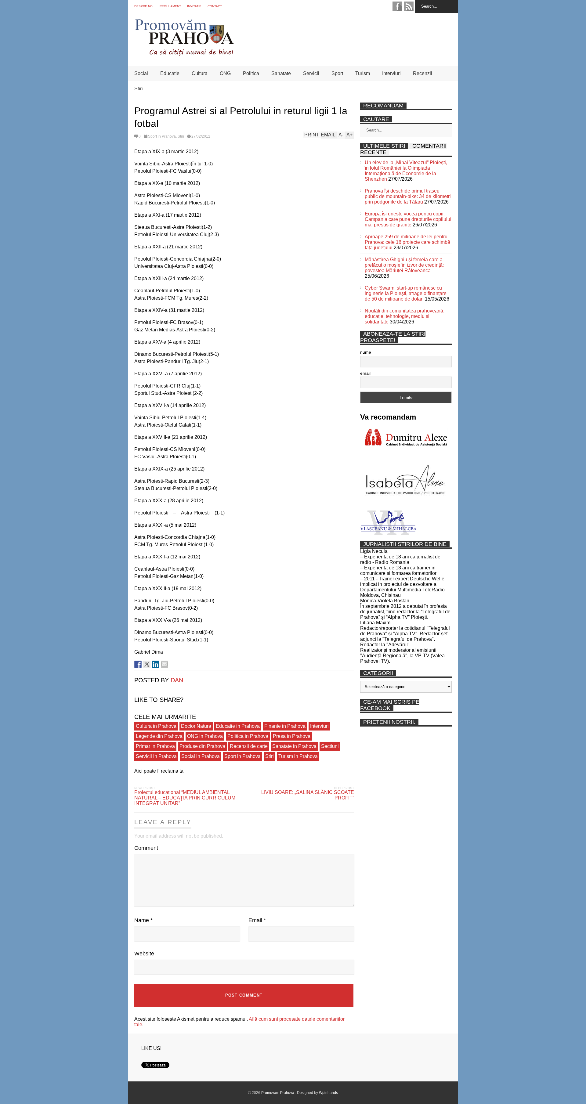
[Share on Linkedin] (155, 664)
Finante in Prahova (285, 726)
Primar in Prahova (155, 746)
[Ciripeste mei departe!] (146, 664)
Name (143, 920)
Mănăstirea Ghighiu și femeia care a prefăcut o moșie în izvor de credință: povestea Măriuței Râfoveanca (404, 265)
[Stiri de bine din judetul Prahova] (184, 54)
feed (409, 6)
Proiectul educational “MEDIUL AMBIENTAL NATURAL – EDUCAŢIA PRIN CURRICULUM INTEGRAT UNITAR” (184, 798)
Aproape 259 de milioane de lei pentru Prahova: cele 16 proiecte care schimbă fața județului (407, 242)
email (365, 373)
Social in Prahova (200, 756)
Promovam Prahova (278, 1093)
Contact (215, 6)
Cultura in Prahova (156, 726)
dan (177, 680)
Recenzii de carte (249, 746)
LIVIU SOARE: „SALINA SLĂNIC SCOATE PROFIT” (307, 795)
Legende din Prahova (159, 736)
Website (144, 954)
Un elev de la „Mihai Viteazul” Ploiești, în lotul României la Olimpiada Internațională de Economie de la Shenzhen (406, 171)
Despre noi (144, 6)
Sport (337, 73)
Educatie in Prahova (238, 726)
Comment (146, 848)
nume (365, 352)
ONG (225, 73)
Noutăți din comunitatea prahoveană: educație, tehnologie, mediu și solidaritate (404, 316)
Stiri (138, 88)
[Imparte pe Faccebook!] (138, 664)
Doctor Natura (196, 726)
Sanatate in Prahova (294, 746)
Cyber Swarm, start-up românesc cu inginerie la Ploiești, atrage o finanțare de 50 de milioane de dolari (406, 293)
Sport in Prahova (162, 136)
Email (257, 920)
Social (141, 73)
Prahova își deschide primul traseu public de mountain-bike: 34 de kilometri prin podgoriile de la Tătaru (408, 196)
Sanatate (281, 73)
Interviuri (391, 73)
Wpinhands (328, 1093)
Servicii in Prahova (156, 756)
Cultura (200, 73)
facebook (397, 6)
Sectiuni (330, 746)
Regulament (170, 6)
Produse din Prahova (202, 746)
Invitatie (194, 6)
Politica (251, 73)
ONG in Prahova (205, 736)
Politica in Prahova (247, 736)
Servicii (311, 73)
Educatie (169, 73)
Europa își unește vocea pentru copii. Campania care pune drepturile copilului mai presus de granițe (408, 219)
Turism (362, 73)
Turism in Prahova (298, 756)
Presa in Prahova (291, 736)
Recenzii (422, 73)
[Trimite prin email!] (164, 664)
